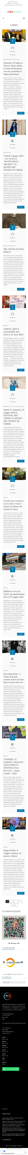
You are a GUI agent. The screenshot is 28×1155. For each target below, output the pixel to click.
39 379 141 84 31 (6, 1015)
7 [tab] (13, 974)
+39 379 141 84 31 (6, 1033)
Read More (21, 113)
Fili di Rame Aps (21, 1023)
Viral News (15, 1145)
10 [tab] (18, 974)
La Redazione (6, 1139)
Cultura (6, 59)
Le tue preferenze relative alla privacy (14, 1151)
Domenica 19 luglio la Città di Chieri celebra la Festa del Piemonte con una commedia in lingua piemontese (13, 68)
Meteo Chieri (4, 1109)
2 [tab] (5, 974)
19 (20, 901)
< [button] (4, 962)
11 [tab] (20, 974)
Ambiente (7, 406)
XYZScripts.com (19, 1148)
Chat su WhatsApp (12, 1069)
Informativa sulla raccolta (8, 1153)
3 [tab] (7, 974)
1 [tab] (3, 974)
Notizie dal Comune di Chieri (14, 59)
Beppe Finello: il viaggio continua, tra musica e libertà (12, 853)
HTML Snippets (8, 1148)
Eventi (9, 152)
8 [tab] (15, 974)
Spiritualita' (13, 245)
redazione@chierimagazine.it (8, 1013)
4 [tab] (8, 974)
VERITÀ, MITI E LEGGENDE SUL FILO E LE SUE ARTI (13, 332)
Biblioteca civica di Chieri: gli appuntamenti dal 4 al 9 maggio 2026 (14, 594)
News (9, 245)
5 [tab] (10, 974)
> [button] (22, 962)
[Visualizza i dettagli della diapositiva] (13, 962)
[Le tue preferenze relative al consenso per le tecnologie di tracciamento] (25, 1152)
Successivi (14, 905)
